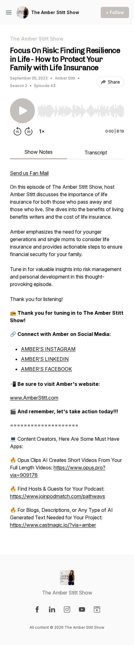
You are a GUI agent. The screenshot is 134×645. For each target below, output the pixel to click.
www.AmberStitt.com (34, 398)
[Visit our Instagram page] (67, 609)
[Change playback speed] (42, 131)
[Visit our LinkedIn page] (52, 609)
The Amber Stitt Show (55, 12)
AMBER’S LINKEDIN (45, 359)
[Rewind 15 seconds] (17, 131)
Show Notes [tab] (38, 152)
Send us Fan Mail (29, 173)
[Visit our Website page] (97, 609)
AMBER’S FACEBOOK (46, 369)
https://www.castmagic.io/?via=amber (53, 525)
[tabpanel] (67, 352)
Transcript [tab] (95, 152)
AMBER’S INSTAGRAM (48, 349)
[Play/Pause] (22, 110)
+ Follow (115, 12)
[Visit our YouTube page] (82, 609)
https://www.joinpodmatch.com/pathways (57, 496)
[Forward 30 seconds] (28, 131)
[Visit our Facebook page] (37, 609)
